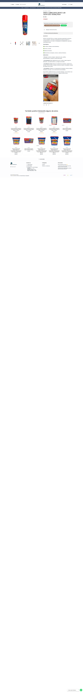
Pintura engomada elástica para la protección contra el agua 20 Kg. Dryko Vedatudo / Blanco (54, 150)
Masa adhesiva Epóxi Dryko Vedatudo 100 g (28, 149)
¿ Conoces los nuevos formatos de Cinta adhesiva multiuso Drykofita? (64, 166)
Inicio (22, 7)
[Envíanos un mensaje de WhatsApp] (81, 690)
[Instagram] (20, 4)
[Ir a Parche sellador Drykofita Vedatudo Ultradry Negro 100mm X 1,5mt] (16, 120)
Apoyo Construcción (40, 7)
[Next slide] (39, 43)
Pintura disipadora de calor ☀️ (62, 164)
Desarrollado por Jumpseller (24, 175)
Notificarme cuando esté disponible (52, 25)
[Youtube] (23, 4)
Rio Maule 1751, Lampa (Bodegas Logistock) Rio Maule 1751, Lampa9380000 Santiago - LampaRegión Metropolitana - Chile (32, 169)
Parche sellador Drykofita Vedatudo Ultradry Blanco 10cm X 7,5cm (54, 129)
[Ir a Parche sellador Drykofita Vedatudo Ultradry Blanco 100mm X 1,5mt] (41, 120)
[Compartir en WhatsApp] (46, 105)
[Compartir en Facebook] (44, 105)
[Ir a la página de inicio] (41, 4)
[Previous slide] (11, 43)
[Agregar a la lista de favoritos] (20, 120)
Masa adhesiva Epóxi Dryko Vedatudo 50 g (67, 129)
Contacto (43, 164)
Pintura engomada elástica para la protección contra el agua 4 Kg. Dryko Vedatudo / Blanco (41, 150)
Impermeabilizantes (33, 7)
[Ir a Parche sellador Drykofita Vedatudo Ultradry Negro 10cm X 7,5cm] (29, 120)
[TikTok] (25, 4)
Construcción (26, 7)
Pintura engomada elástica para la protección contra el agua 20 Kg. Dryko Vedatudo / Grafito (67, 150)
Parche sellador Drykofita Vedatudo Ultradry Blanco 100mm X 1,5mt (41, 129)
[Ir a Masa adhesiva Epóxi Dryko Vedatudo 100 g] (29, 141)
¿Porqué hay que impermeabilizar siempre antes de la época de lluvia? (64, 168)
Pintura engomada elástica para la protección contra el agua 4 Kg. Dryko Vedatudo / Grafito (16, 150)
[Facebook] (22, 4)
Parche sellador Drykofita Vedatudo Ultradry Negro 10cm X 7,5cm (29, 129)
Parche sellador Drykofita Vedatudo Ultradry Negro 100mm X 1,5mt (16, 129)
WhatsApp (64, 25)
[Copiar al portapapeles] (48, 105)
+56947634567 (29, 164)
